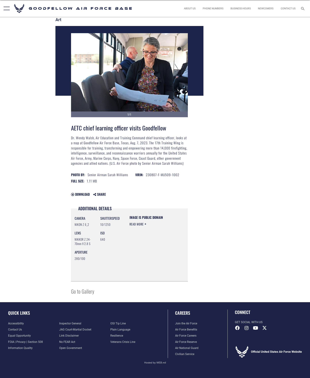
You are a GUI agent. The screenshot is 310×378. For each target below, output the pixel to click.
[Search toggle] (303, 8)
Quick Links (19, 313)
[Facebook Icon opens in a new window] (237, 328)
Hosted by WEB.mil (155, 362)
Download (82, 194)
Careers (182, 313)
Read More (137, 224)
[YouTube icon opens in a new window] (255, 328)
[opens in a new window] (264, 328)
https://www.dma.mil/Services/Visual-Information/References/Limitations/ (151, 270)
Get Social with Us (249, 322)
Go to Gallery (82, 291)
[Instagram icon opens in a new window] (246, 328)
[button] (6, 8)
